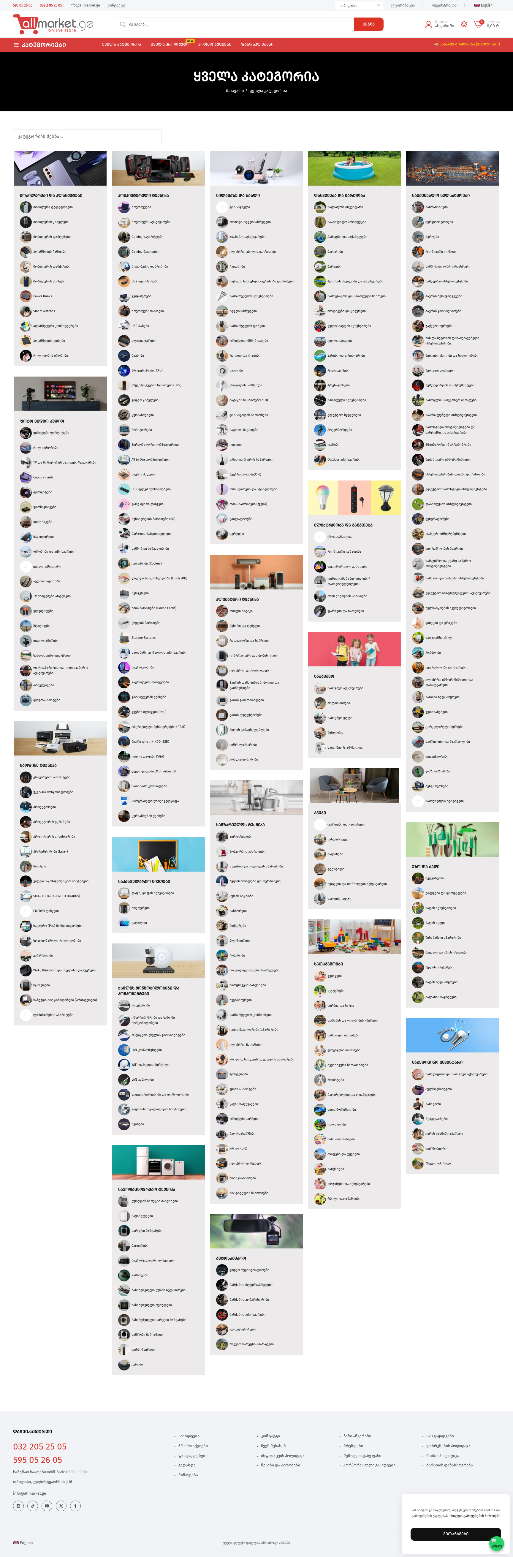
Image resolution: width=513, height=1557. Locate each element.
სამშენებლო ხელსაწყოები (441, 196)
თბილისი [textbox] (349, 5)
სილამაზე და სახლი (238, 196)
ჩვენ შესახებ (273, 1446)
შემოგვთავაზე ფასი (362, 1456)
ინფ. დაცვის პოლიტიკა (283, 1456)
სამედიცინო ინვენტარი (437, 1062)
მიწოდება (188, 1475)
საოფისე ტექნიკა (38, 766)
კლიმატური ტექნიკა (237, 599)
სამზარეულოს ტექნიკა (240, 825)
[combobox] (359, 5)
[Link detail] (18, 1506)
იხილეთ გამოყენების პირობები (474, 1516)
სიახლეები (189, 1436)
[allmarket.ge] (34, 24)
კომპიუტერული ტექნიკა (143, 196)
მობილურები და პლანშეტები (51, 196)
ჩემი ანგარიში (357, 1436)
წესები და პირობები (280, 1465)
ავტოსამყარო (231, 1258)
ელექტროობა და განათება (343, 525)
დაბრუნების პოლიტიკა (448, 1446)
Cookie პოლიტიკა (442, 1456)
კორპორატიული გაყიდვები (369, 1465)
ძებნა (369, 24)
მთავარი (235, 91)
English (26, 1543)
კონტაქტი (270, 1436)
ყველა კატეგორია (268, 91)
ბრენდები (353, 1446)
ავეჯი (320, 813)
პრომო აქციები (193, 1446)
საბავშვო (324, 676)
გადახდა (187, 1465)
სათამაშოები (328, 964)
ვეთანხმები (455, 1534)
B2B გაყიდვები (440, 1436)
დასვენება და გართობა (339, 196)
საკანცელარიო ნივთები (144, 882)
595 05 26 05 (37, 1460)
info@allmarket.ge (29, 1494)
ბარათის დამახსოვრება (449, 1465)
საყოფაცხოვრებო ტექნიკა (146, 1190)
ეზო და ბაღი (425, 867)
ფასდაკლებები (193, 1456)
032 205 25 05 (39, 1446)
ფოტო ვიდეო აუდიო (42, 421)
